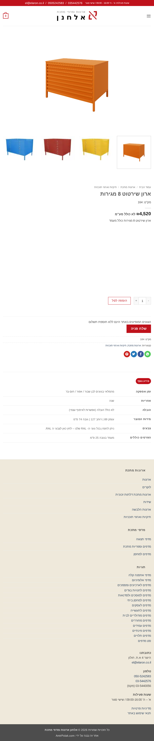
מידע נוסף (143, 381)
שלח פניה (139, 329)
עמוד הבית (145, 187)
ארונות (146, 479)
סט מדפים (144, 640)
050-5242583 (142, 676)
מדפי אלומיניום (141, 580)
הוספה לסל (119, 300)
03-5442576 (143, 681)
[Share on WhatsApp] (147, 354)
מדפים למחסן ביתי (139, 600)
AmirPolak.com (65, 735)
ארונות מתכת (128, 187)
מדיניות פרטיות (141, 708)
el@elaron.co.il (34, 3)
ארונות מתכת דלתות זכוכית (133, 494)
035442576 (75, 3)
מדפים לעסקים (141, 605)
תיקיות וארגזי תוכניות (105, 187)
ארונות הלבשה (141, 509)
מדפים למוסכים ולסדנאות (134, 595)
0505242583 (56, 3)
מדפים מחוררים (141, 620)
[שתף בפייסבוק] (141, 354)
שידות (147, 502)
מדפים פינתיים (141, 630)
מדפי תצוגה (143, 539)
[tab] (143, 381)
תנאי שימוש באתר (139, 713)
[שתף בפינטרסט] (127, 354)
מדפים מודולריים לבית (137, 615)
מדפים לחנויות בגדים (137, 590)
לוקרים (146, 487)
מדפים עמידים (142, 625)
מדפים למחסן (142, 554)
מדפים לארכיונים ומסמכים (134, 585)
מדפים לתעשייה (141, 610)
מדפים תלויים (142, 635)
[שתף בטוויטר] (134, 354)
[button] (148, 16)
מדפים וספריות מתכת (137, 546)
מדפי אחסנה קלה (140, 575)
